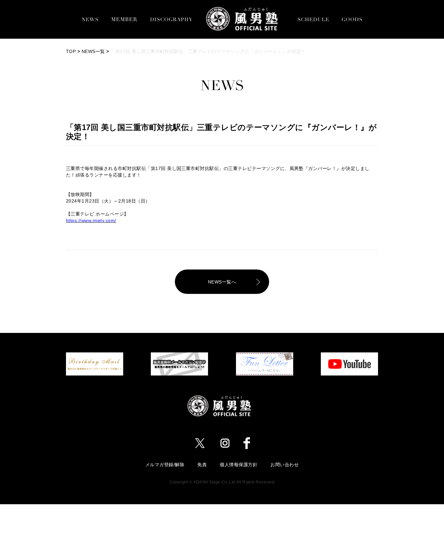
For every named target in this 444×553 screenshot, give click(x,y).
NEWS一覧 (93, 51)
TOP (71, 51)
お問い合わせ (284, 464)
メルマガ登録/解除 (164, 464)
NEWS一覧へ (222, 281)
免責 (202, 464)
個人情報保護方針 (238, 464)
